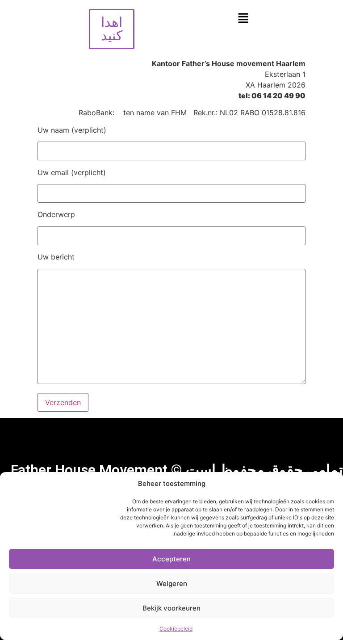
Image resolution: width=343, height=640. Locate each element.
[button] (243, 18)
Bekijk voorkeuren (171, 608)
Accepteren (171, 559)
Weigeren (171, 583)
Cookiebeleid (175, 628)
